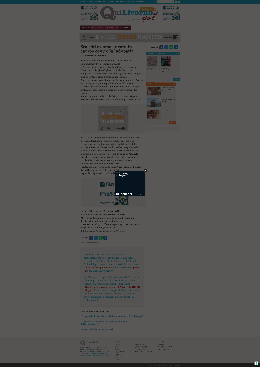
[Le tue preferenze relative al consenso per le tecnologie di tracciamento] (256, 363)
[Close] (145, 170)
